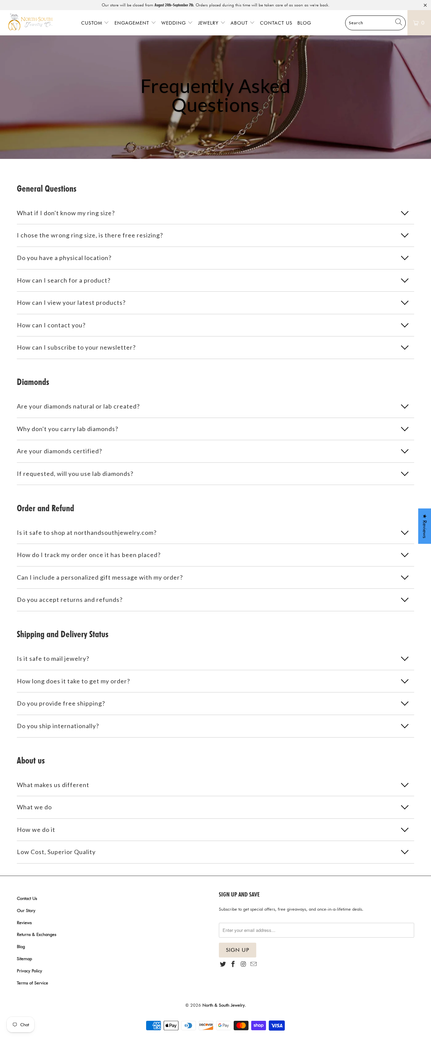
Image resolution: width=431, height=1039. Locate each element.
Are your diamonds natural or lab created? (78, 406)
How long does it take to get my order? (73, 681)
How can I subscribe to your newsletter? (76, 347)
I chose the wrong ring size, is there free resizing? (90, 235)
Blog (304, 23)
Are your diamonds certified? (59, 451)
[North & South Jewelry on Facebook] (233, 964)
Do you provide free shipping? (61, 703)
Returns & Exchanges (36, 934)
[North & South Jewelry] (30, 22)
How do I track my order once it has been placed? (89, 554)
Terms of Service (32, 982)
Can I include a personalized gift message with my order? (100, 577)
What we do (34, 807)
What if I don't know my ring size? (66, 213)
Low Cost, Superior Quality (56, 851)
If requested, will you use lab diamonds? (75, 473)
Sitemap (24, 958)
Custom (92, 23)
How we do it (36, 829)
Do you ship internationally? (58, 725)
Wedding (174, 23)
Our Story (26, 910)
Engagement (132, 23)
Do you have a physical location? (64, 257)
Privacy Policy (29, 970)
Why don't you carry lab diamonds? (67, 428)
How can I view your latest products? (71, 302)
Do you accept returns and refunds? (70, 599)
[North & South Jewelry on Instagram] (243, 964)
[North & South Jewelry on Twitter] (223, 964)
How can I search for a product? (63, 280)
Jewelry (209, 23)
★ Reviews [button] (425, 526)
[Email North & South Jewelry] (254, 964)
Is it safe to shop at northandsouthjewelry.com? (87, 532)
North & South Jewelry (223, 1005)
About (240, 23)
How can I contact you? (51, 325)
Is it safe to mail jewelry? (53, 658)
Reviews (24, 922)
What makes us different (53, 784)
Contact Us (276, 23)
